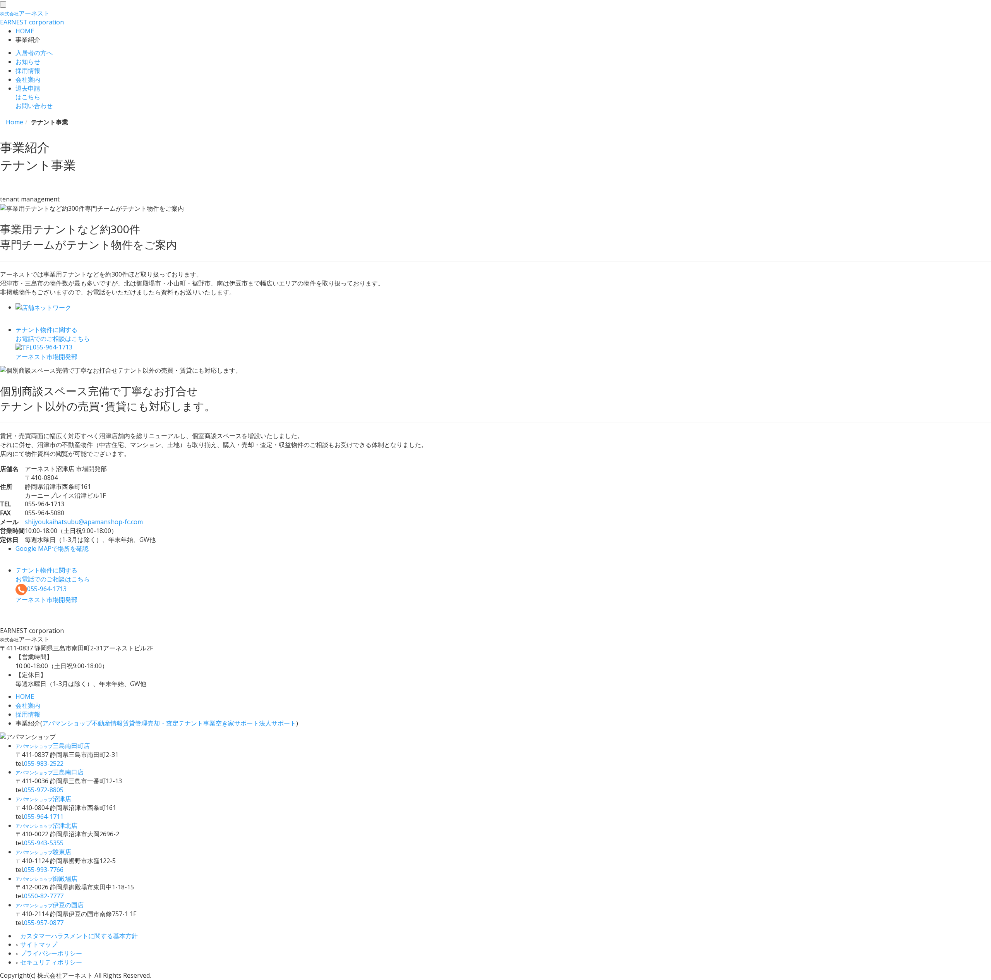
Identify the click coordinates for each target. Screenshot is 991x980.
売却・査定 (162, 723)
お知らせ (27, 61)
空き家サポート (237, 723)
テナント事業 (197, 723)
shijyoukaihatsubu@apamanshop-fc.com (84, 522)
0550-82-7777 (43, 896)
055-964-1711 (43, 816)
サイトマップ (38, 944)
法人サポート (277, 723)
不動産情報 (107, 723)
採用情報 (27, 70)
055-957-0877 (43, 922)
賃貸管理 (135, 723)
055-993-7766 (43, 869)
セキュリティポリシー (50, 962)
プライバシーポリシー (50, 953)
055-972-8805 (43, 790)
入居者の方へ (34, 52)
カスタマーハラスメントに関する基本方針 (78, 936)
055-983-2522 (43, 763)
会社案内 (27, 79)
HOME (24, 31)
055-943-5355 (43, 843)
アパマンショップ (67, 723)
